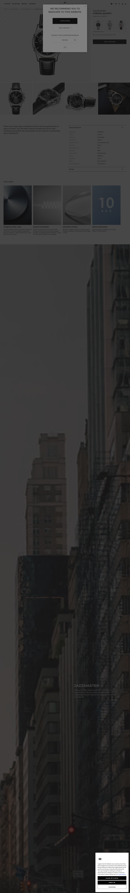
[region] (112, 872)
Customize (112, 887)
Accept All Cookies (112, 878)
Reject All (112, 882)
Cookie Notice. (122, 874)
